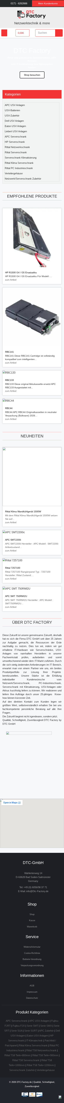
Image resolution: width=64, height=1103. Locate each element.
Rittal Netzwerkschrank (17, 147)
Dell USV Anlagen (14, 120)
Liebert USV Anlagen (16, 131)
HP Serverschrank (15, 141)
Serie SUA (16, 1030)
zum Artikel (10, 279)
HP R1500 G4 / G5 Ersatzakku (21, 272)
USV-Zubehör (12, 115)
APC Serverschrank (15, 136)
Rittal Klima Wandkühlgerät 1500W (23, 511)
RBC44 (8, 408)
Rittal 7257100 (12, 568)
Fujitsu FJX (19, 1025)
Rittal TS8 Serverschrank (25, 1060)
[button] (4, 32)
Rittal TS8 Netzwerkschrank (41, 1050)
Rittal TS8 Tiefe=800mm (17, 1055)
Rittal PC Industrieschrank (19, 168)
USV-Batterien (12, 110)
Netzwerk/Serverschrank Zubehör (23, 178)
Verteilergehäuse (14, 173)
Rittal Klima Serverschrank (19, 162)
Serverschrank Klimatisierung (20, 157)
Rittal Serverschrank (16, 152)
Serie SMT (32, 1025)
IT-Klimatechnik (34, 1040)
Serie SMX (46, 1025)
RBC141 (9, 352)
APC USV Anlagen (15, 105)
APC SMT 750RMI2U (16, 596)
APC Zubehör (46, 1030)
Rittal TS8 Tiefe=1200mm (40, 1065)
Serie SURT (30, 1030)
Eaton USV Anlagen (15, 126)
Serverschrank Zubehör (22, 1070)
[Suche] (59, 32)
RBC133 (9, 380)
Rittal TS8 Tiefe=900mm (45, 1055)
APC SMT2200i (13, 539)
